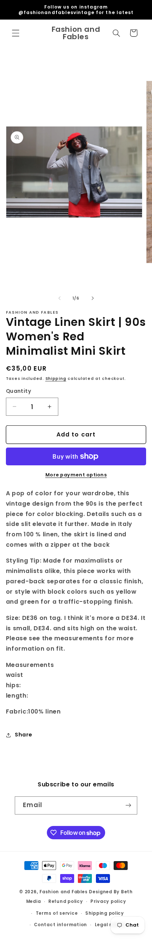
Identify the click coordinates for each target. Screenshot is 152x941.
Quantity (18, 391)
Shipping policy (104, 913)
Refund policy (65, 901)
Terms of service (57, 913)
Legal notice (110, 925)
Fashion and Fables (63, 892)
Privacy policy (108, 901)
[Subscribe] (128, 805)
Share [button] (23, 734)
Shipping (55, 378)
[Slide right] (92, 298)
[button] (15, 32)
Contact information (60, 925)
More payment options (76, 475)
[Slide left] (59, 298)
